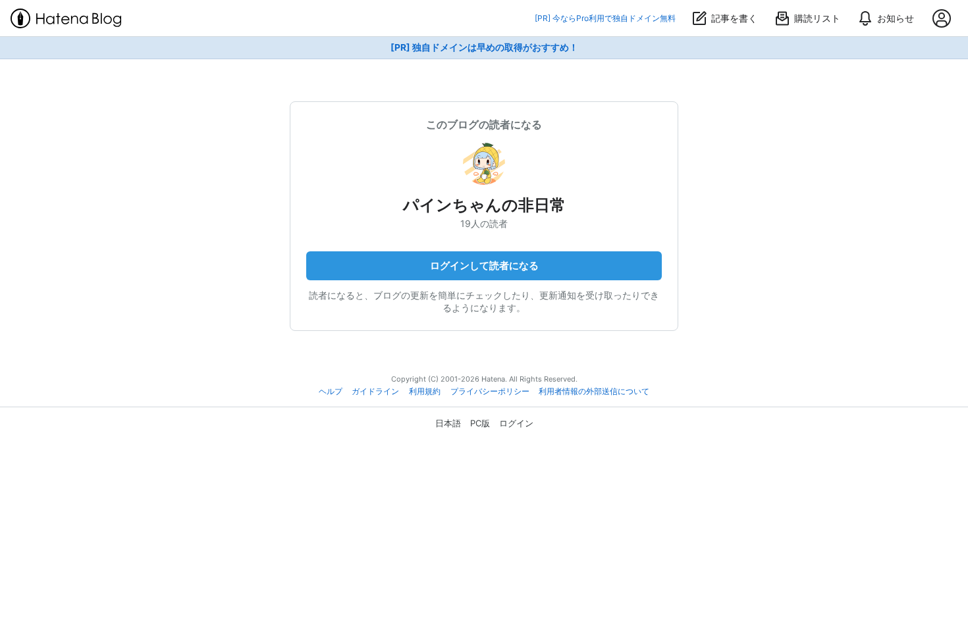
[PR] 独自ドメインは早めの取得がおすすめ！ (484, 47)
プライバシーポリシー (489, 391)
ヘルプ (330, 391)
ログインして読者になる (484, 265)
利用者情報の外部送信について (594, 391)
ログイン (516, 423)
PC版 (480, 423)
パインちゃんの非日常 (484, 204)
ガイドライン (375, 391)
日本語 (448, 423)
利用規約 (425, 391)
